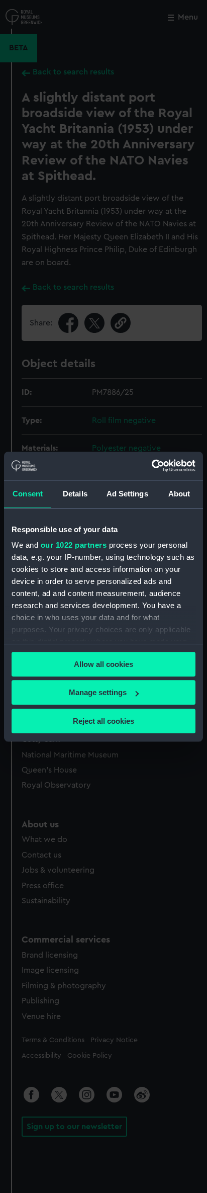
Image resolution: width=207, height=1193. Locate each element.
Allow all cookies (103, 664)
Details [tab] (75, 493)
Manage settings (98, 692)
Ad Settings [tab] (127, 493)
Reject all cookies (103, 721)
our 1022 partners (74, 545)
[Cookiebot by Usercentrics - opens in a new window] (151, 465)
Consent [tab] (28, 493)
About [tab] (179, 493)
